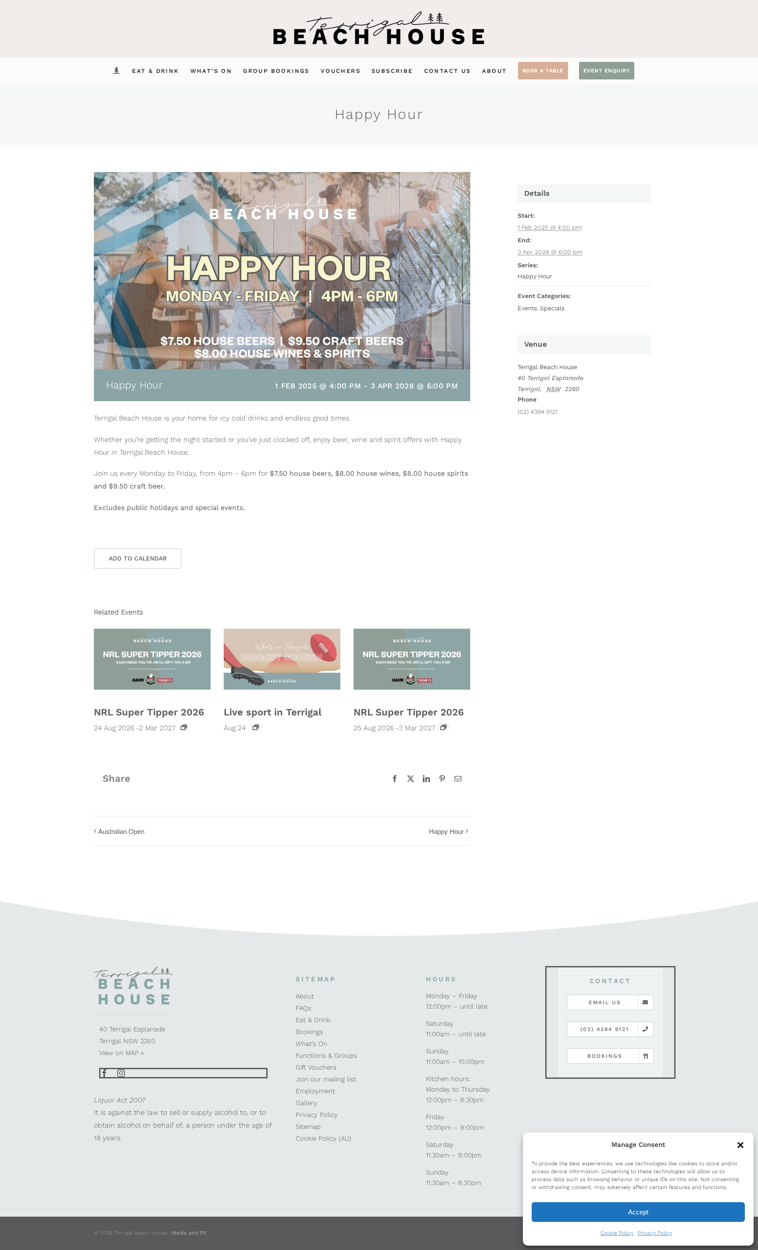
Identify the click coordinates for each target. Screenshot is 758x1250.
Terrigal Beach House (547, 366)
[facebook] (104, 1073)
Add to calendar (138, 558)
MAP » (134, 1053)
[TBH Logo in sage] (133, 969)
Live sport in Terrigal (273, 712)
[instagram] (121, 1073)
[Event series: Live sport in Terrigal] (256, 727)
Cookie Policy (617, 1233)
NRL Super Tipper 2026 (149, 712)
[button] (740, 1145)
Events (527, 308)
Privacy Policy (655, 1233)
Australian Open (121, 831)
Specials (552, 308)
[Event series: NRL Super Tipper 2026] (184, 727)
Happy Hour (446, 831)
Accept (638, 1212)
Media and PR (189, 1233)
